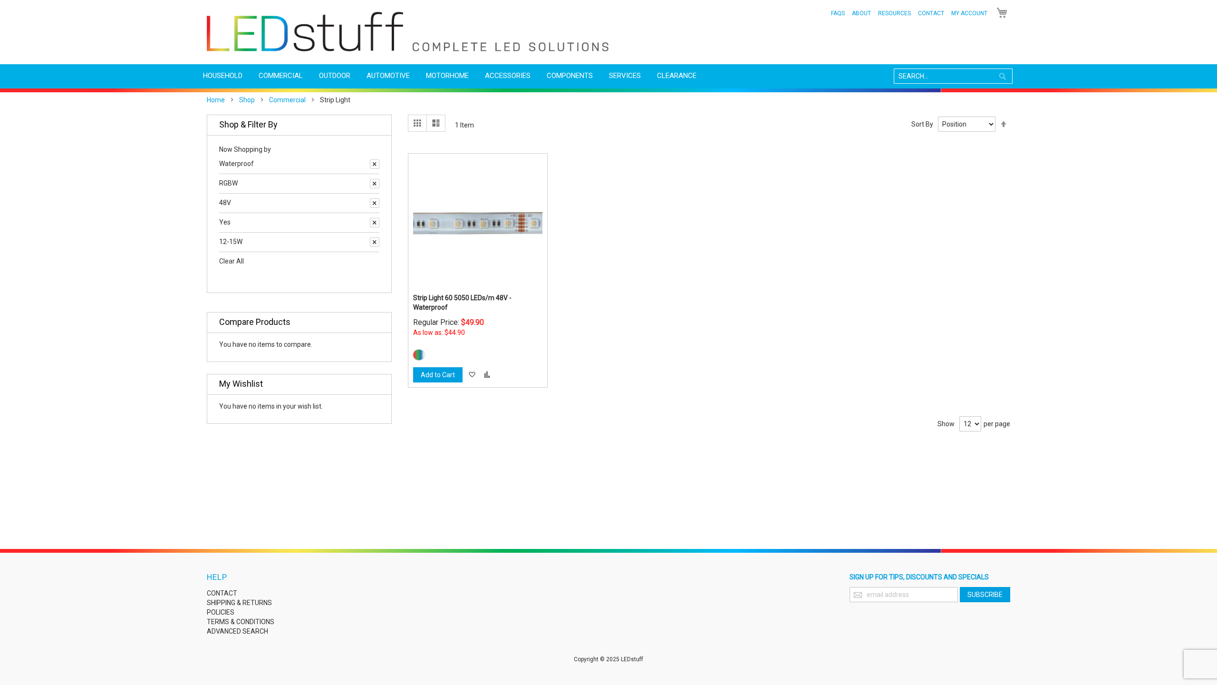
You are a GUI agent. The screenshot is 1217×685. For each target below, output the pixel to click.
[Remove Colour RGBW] (374, 183)
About (861, 13)
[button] (472, 375)
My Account (969, 13)
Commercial (287, 100)
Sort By (922, 124)
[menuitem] (222, 75)
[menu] (608, 75)
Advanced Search (237, 631)
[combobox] (953, 76)
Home (216, 100)
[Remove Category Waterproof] (374, 164)
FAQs (838, 13)
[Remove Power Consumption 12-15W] (374, 242)
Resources (894, 13)
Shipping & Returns (239, 603)
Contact (931, 13)
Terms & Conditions (240, 622)
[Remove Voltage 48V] (374, 203)
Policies (220, 612)
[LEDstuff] (407, 32)
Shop (247, 100)
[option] (419, 355)
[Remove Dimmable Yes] (374, 222)
